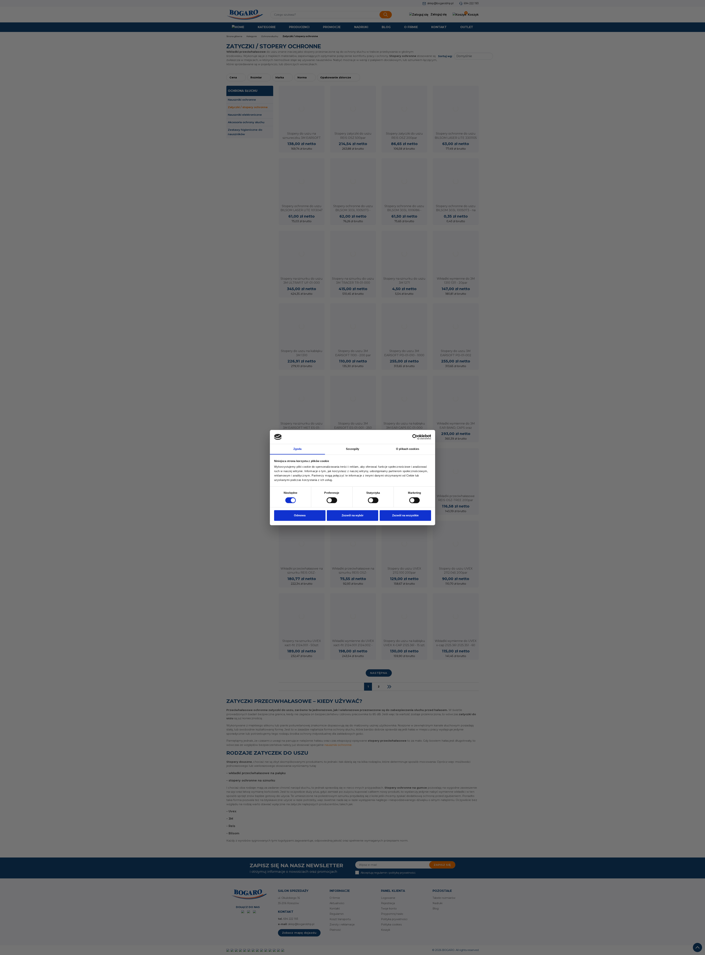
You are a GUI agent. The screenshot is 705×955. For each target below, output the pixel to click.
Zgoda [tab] (297, 449)
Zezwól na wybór (353, 515)
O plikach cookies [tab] (407, 449)
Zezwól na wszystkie (405, 515)
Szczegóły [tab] (352, 449)
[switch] (332, 500)
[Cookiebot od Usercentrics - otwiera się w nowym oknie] (415, 437)
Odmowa (300, 515)
